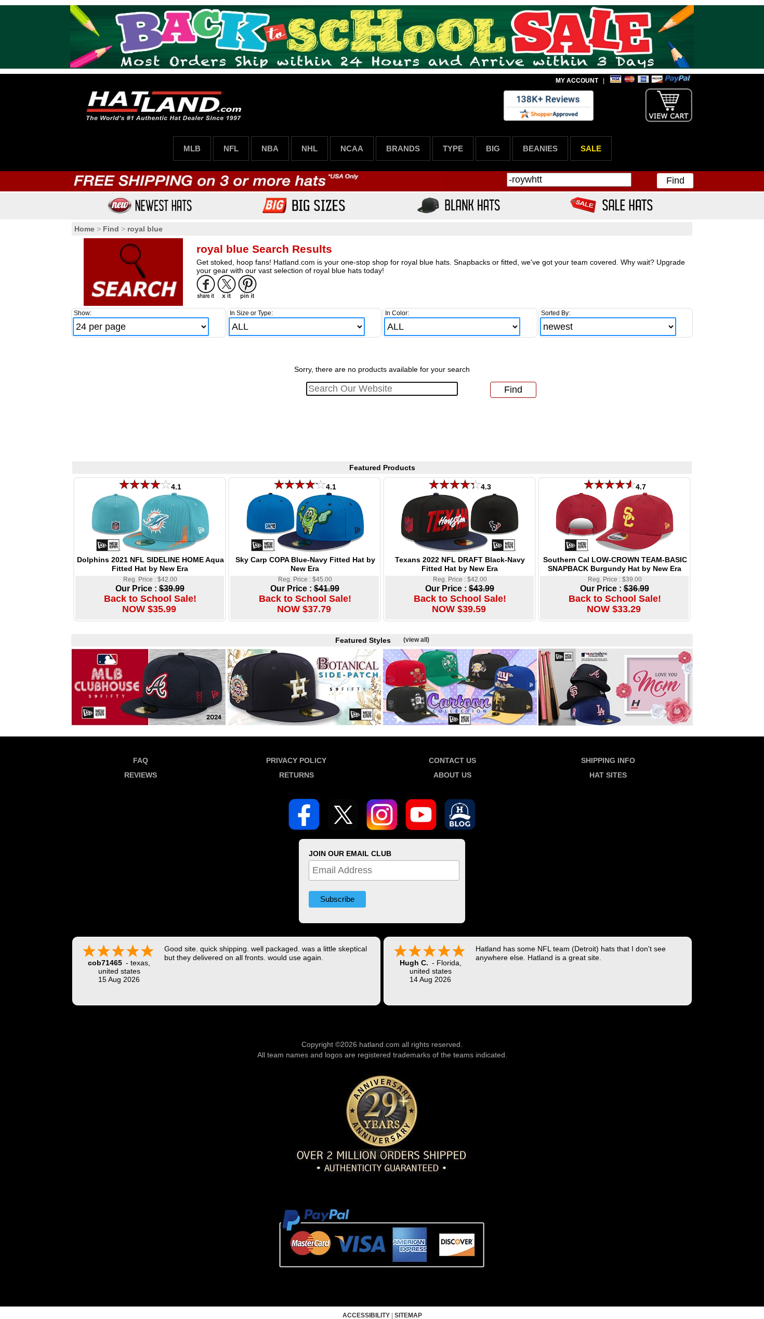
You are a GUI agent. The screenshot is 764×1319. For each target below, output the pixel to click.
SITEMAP (408, 1315)
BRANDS (403, 148)
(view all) (416, 639)
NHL (309, 148)
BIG (493, 148)
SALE (591, 148)
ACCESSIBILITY (366, 1315)
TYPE (453, 148)
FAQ (140, 760)
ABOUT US (452, 775)
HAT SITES (608, 775)
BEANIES (540, 148)
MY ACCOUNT (577, 80)
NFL (231, 148)
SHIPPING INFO (608, 760)
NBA (270, 148)
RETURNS (296, 775)
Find (675, 180)
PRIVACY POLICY (296, 760)
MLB (192, 148)
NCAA (351, 148)
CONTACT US (452, 760)
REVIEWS (140, 775)
